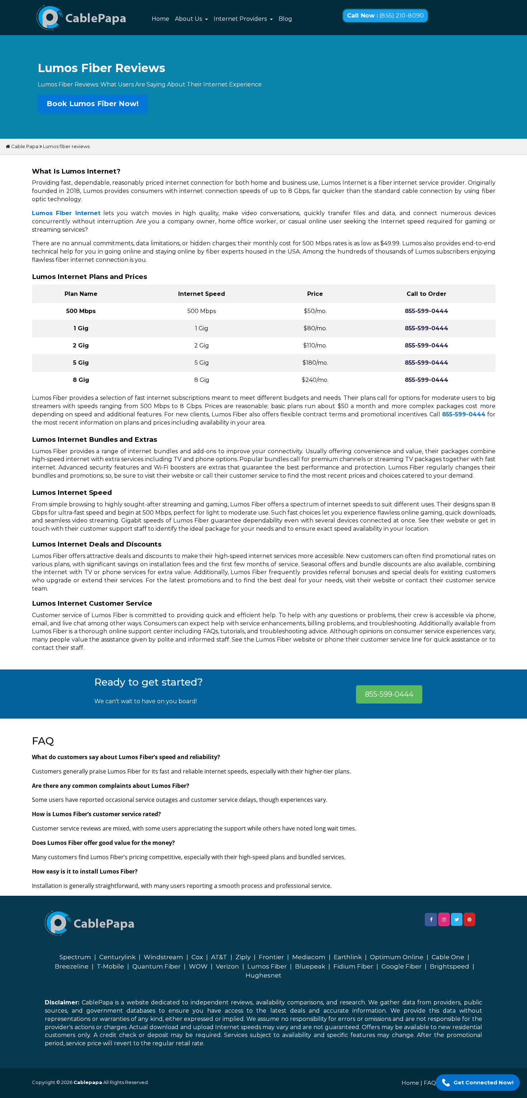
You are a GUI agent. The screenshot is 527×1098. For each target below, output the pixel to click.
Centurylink (117, 957)
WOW (198, 966)
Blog (285, 18)
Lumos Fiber (267, 966)
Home (160, 18)
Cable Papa (24, 146)
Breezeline (72, 966)
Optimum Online (396, 957)
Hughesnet (263, 975)
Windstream (163, 957)
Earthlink (348, 957)
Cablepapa (87, 1082)
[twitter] (456, 919)
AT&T (219, 957)
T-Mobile (110, 966)
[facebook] (431, 919)
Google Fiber (401, 966)
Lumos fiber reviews (66, 146)
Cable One (448, 957)
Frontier (271, 957)
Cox (197, 957)
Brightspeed (449, 966)
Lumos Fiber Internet (66, 213)
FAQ (430, 1082)
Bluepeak (310, 966)
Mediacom (309, 957)
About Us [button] (189, 18)
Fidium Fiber (353, 966)
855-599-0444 (463, 414)
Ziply (243, 957)
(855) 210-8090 (385, 15)
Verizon (227, 966)
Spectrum (75, 957)
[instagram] (444, 919)
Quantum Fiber (156, 966)
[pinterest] (469, 919)
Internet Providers (241, 18)
